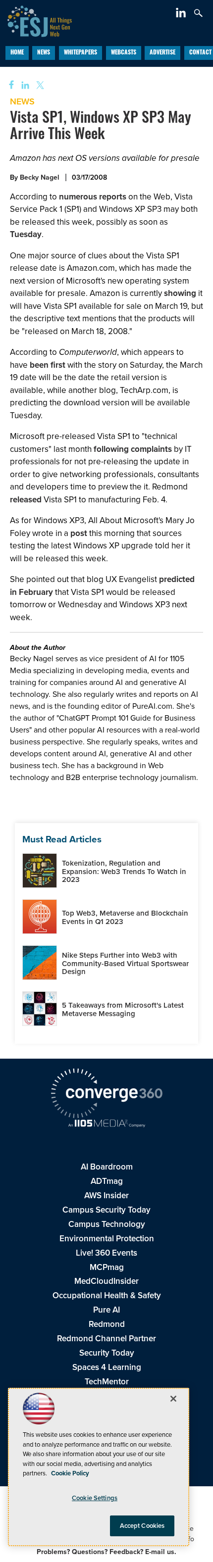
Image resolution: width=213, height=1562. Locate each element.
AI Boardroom (107, 1167)
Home (17, 53)
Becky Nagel (39, 177)
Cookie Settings (94, 1498)
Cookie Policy (70, 1473)
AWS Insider (106, 1195)
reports (112, 197)
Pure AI (106, 1310)
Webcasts (123, 53)
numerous (78, 197)
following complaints (133, 449)
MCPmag (107, 1267)
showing (180, 293)
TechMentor (107, 1381)
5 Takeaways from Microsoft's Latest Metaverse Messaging (123, 1009)
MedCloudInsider (106, 1281)
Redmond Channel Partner (106, 1338)
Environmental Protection (106, 1238)
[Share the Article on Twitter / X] (39, 85)
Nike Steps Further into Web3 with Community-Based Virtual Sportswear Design (125, 963)
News (43, 53)
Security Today (106, 1353)
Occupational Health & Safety (107, 1295)
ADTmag (107, 1181)
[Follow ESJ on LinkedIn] (182, 14)
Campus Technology (106, 1224)
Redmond (107, 1324)
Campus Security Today (106, 1210)
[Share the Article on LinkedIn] (23, 85)
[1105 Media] (106, 1124)
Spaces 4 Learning (106, 1367)
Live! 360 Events (106, 1253)
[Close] (173, 1399)
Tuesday (26, 234)
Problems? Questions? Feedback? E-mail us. (106, 1552)
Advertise (162, 53)
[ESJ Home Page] (36, 20)
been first (48, 365)
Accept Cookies (142, 1525)
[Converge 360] (106, 1095)
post (78, 533)
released (26, 499)
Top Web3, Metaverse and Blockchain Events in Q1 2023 (125, 917)
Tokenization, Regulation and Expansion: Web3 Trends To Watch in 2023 (124, 871)
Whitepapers (80, 53)
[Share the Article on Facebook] (8, 85)
